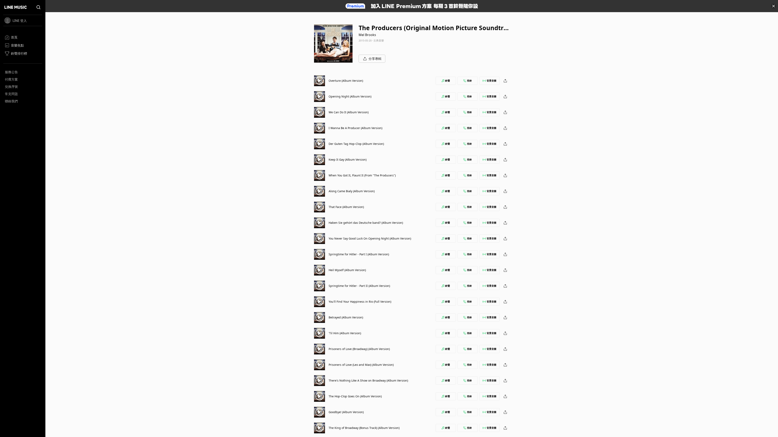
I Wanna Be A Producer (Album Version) (355, 128)
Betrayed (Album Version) (346, 317)
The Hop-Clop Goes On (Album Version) (355, 396)
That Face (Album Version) (346, 207)
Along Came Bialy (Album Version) (352, 191)
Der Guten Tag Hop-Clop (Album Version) (356, 144)
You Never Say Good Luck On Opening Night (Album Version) (370, 238)
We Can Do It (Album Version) (349, 112)
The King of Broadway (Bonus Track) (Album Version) (364, 428)
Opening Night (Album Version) (350, 96)
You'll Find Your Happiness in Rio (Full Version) (360, 301)
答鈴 (469, 80)
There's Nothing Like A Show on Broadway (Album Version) (368, 380)
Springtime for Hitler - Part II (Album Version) (359, 286)
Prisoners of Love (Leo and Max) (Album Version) (361, 365)
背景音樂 (491, 80)
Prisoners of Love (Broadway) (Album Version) (359, 349)
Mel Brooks (367, 35)
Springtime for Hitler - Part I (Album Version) (359, 254)
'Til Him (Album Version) (345, 333)
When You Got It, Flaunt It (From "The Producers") (362, 175)
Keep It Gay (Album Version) (348, 159)
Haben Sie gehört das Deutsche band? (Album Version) (366, 223)
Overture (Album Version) (346, 81)
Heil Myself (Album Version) (347, 270)
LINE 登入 (20, 20)
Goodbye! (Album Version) (346, 412)
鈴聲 (447, 80)
